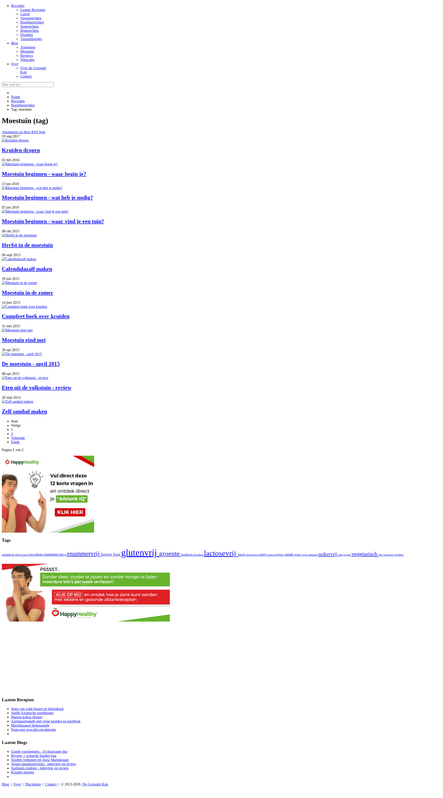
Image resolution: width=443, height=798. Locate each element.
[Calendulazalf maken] (19, 259)
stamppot (313, 554)
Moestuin (27, 51)
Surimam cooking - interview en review (40, 768)
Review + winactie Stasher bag (33, 756)
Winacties (27, 60)
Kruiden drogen (21, 150)
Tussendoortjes (31, 39)
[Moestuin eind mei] (17, 330)
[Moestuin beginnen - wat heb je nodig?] (32, 188)
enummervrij (84, 553)
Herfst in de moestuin (27, 245)
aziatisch (8, 554)
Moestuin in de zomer (27, 293)
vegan (347, 554)
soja (305, 554)
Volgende (18, 438)
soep (298, 554)
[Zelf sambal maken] (17, 402)
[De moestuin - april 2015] (22, 354)
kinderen (187, 554)
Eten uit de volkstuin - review (36, 388)
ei (65, 554)
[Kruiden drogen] (15, 140)
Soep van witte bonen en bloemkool (37, 709)
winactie (389, 554)
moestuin (252, 554)
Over (17, 784)
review (279, 554)
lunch (242, 554)
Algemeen (27, 47)
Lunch (25, 14)
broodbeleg (37, 554)
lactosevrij (221, 553)
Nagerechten (29, 26)
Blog (5, 784)
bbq (18, 554)
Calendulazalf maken (27, 269)
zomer (399, 554)
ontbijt (263, 554)
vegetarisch (365, 554)
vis (381, 554)
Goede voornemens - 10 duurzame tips (39, 751)
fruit (117, 554)
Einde (15, 442)
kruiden (199, 554)
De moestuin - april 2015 (31, 364)
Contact (26, 76)
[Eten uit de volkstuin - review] (25, 378)
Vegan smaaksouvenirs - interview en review (43, 764)
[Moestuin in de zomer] (19, 283)
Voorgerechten (31, 18)
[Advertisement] (221, 660)
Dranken (26, 35)
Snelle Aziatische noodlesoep (32, 713)
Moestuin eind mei (24, 340)
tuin (340, 554)
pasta (271, 554)
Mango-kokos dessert (26, 717)
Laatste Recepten (32, 10)
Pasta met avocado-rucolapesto (33, 729)
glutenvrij (140, 552)
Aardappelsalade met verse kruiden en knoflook (46, 721)
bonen (25, 554)
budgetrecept (54, 554)
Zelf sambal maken (24, 411)
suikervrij (328, 554)
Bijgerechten (29, 31)
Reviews (26, 56)
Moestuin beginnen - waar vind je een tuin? (53, 221)
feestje (107, 554)
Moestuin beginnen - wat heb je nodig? (47, 197)
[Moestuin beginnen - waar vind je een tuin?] (35, 211)
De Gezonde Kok (95, 784)
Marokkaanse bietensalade (30, 725)
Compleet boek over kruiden (35, 316)
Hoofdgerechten (32, 22)
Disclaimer (33, 784)
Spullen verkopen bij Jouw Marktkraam (40, 760)
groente (170, 553)
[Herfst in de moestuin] (19, 235)
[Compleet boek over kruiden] (24, 307)
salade (289, 554)
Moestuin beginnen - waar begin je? (44, 174)
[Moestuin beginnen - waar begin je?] (30, 164)
